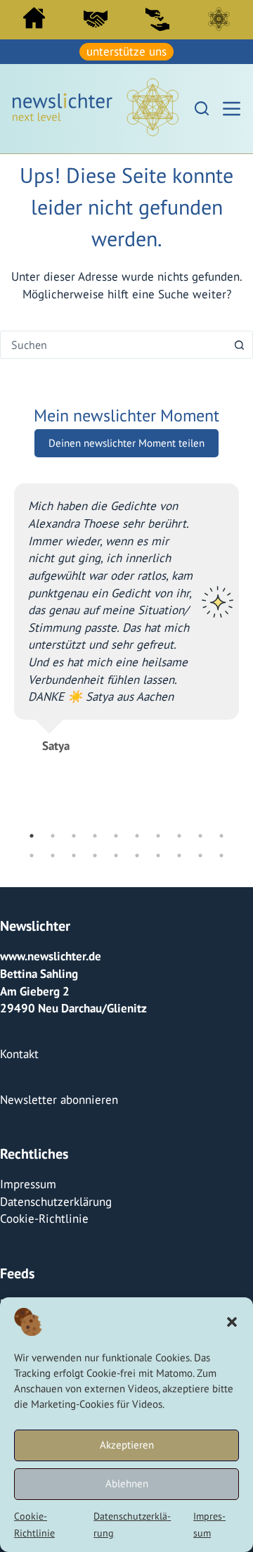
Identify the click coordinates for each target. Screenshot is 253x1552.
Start (34, 18)
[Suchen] (202, 108)
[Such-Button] (239, 344)
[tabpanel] (126, 611)
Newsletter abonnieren (59, 1099)
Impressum (28, 1184)
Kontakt (19, 1054)
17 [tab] (158, 855)
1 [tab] (32, 836)
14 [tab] (95, 855)
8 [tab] (179, 836)
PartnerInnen (96, 19)
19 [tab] (200, 855)
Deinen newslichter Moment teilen (126, 443)
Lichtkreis (219, 19)
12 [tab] (53, 855)
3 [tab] (74, 836)
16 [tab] (137, 855)
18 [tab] (179, 855)
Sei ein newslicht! (157, 19)
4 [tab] (95, 836)
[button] (232, 1322)
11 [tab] (32, 855)
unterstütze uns (126, 51)
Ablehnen (126, 1483)
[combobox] (113, 345)
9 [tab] (200, 836)
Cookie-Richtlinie (44, 1218)
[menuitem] (34, 21)
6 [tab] (137, 836)
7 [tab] (158, 836)
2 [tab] (53, 836)
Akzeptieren (127, 1444)
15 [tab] (116, 855)
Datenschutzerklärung (56, 1201)
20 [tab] (221, 855)
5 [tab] (116, 836)
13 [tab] (74, 855)
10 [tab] (221, 836)
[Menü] (231, 108)
